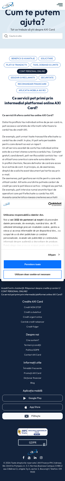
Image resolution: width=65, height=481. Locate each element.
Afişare (52, 254)
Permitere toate (32, 264)
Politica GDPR (32, 349)
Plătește (35, 416)
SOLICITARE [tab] (47, 58)
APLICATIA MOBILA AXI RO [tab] (32, 90)
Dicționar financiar (32, 378)
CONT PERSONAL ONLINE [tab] (32, 71)
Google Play (46, 398)
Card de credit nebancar (32, 321)
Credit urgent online (32, 317)
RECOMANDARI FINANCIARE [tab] (32, 84)
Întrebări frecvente (32, 368)
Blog (32, 382)
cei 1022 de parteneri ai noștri (27, 219)
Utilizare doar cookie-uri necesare (32, 274)
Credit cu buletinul (32, 312)
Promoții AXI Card (32, 373)
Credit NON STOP (32, 307)
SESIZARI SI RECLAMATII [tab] (23, 77)
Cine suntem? (32, 340)
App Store (46, 407)
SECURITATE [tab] (47, 77)
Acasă (4, 288)
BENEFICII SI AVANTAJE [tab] (23, 58)
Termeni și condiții (32, 345)
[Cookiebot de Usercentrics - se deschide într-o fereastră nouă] (48, 204)
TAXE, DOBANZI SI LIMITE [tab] (45, 64)
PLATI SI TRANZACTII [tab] (16, 64)
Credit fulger (32, 326)
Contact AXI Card (32, 354)
